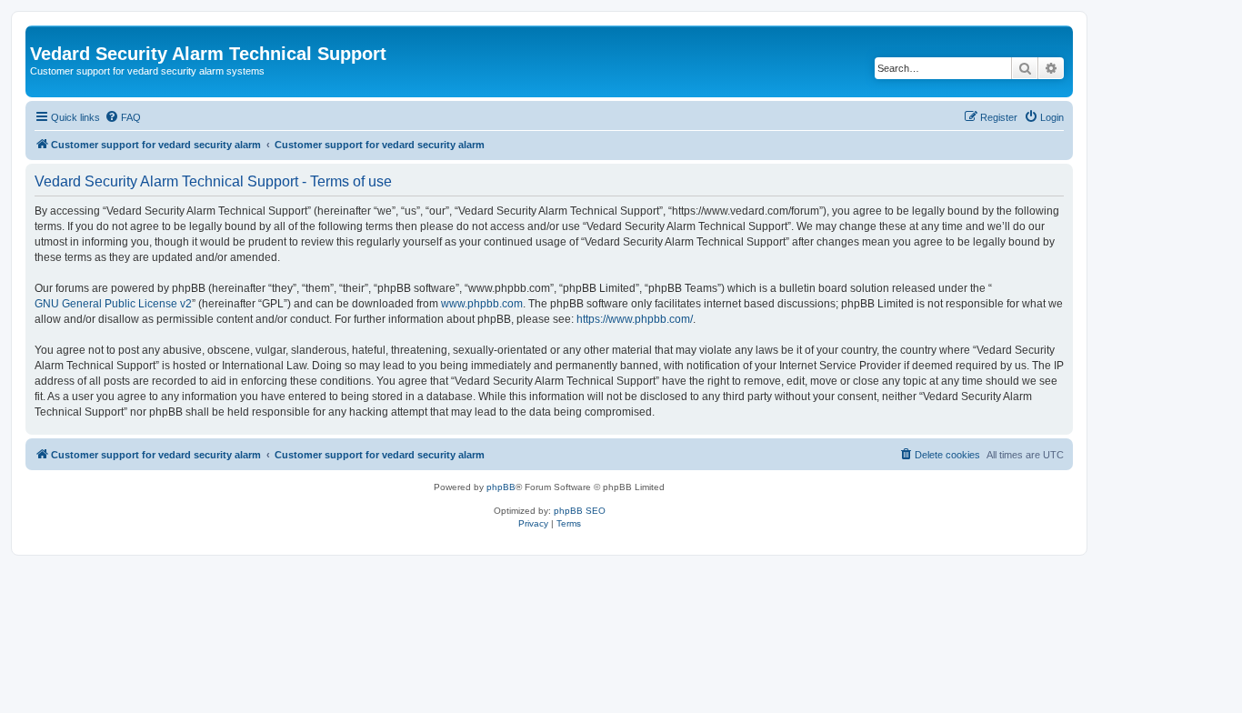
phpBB (501, 487)
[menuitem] (123, 117)
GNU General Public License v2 (113, 303)
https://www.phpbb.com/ (634, 319)
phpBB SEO (580, 511)
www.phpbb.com (482, 303)
